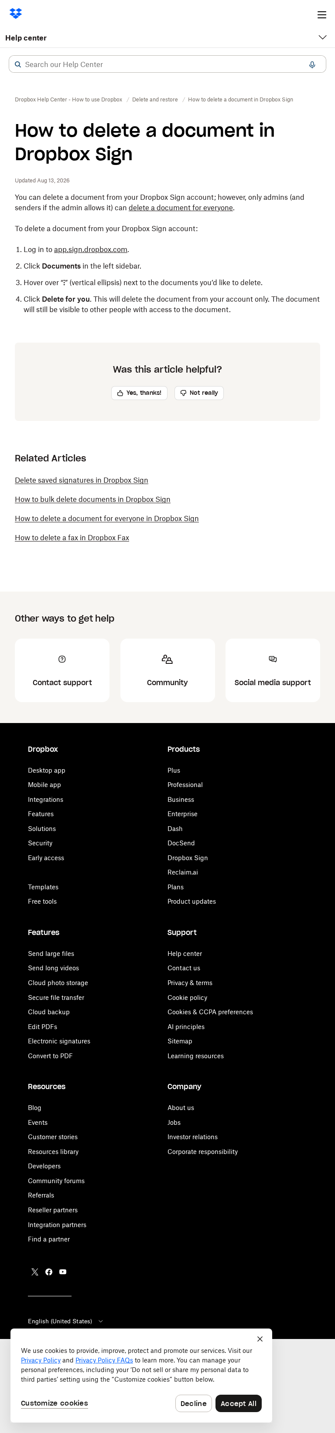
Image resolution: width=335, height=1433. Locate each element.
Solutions (42, 828)
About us (181, 1107)
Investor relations (193, 1136)
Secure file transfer (56, 997)
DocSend (181, 843)
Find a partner (49, 1239)
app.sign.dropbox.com (90, 249)
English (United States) (60, 1321)
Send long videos (53, 968)
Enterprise (183, 813)
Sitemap (180, 1041)
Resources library (53, 1151)
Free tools (42, 901)
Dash (175, 828)
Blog (34, 1107)
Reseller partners (53, 1210)
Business (181, 799)
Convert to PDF (50, 1056)
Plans (176, 887)
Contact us (184, 968)
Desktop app (46, 770)
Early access (46, 857)
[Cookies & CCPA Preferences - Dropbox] (141, 1376)
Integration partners (57, 1224)
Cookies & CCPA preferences (210, 1012)
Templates (43, 887)
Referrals (41, 1195)
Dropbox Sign (188, 857)
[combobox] (167, 64)
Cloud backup (49, 1012)
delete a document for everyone (181, 207)
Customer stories (53, 1136)
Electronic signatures (59, 1041)
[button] (18, 64)
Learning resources (196, 1056)
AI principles (186, 1026)
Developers (44, 1166)
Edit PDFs (42, 1026)
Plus (174, 770)
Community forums (56, 1180)
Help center (26, 38)
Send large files (51, 953)
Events (38, 1122)
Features (41, 813)
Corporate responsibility (203, 1151)
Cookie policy (187, 997)
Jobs (174, 1122)
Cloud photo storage (58, 982)
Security (40, 843)
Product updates (192, 901)
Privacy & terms (190, 982)
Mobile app (44, 784)
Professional (185, 784)
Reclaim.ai (183, 872)
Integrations (45, 799)
